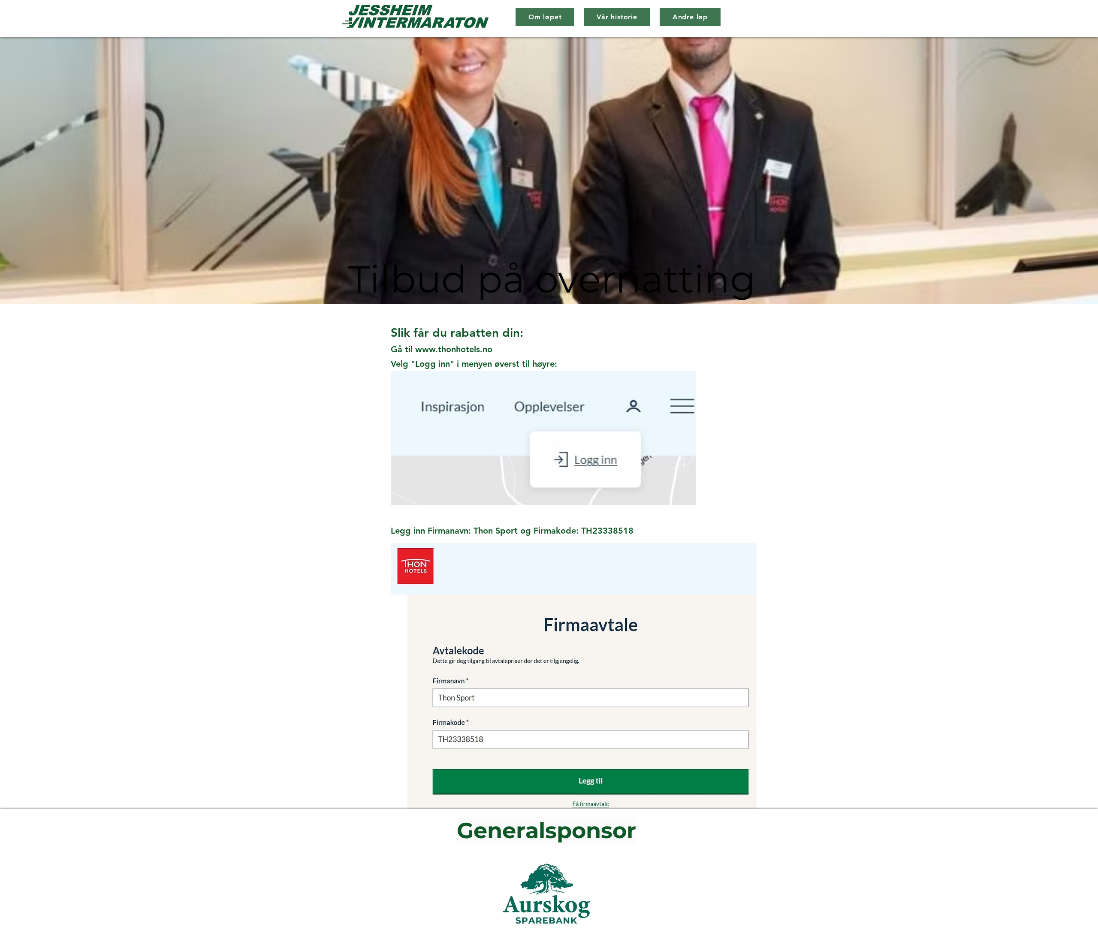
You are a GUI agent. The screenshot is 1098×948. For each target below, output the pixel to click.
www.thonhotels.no (453, 349)
